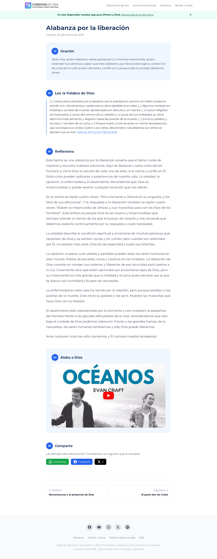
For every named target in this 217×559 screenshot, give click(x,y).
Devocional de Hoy (117, 5)
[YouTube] (99, 527)
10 (98, 132)
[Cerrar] (191, 15)
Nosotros (165, 5)
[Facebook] (89, 527)
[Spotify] (127, 527)
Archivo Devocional (144, 5)
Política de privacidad (122, 537)
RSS (141, 537)
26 (115, 132)
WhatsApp (60, 461)
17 (101, 132)
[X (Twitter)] (118, 527)
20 (108, 132)
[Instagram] (108, 527)
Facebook (84, 461)
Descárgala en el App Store (137, 14)
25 (111, 132)
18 (104, 132)
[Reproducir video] (108, 396)
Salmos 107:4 (85, 132)
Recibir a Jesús (184, 5)
